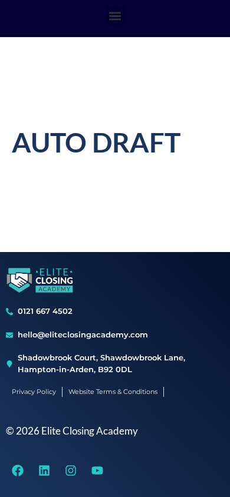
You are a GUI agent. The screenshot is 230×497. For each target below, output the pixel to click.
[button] (115, 15)
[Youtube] (97, 470)
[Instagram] (71, 470)
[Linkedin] (44, 470)
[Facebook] (17, 470)
